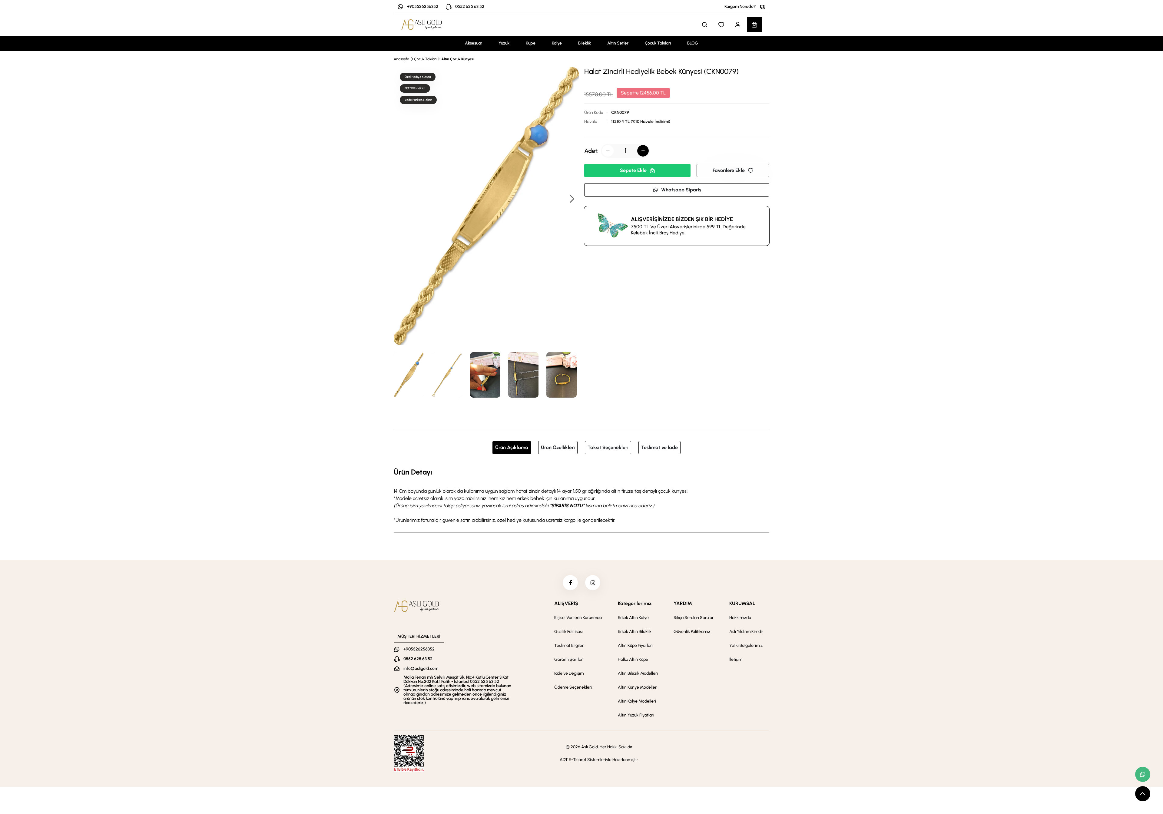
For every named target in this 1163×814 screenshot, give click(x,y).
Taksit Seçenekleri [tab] (608, 447)
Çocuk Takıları (658, 43)
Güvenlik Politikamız (692, 631)
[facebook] (570, 582)
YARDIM (683, 603)
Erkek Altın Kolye (633, 617)
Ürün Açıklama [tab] (511, 447)
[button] (571, 199)
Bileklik (584, 43)
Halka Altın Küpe (633, 659)
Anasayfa (401, 59)
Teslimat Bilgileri (569, 645)
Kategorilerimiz (634, 603)
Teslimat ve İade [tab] (659, 447)
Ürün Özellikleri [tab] (558, 447)
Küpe (530, 43)
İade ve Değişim (569, 673)
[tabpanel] (581, 495)
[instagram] (592, 582)
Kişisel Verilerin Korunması (578, 617)
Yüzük (504, 43)
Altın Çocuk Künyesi (457, 59)
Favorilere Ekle (729, 170)
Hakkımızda (740, 617)
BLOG (692, 43)
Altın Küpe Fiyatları (635, 645)
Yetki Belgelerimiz (746, 645)
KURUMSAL (742, 603)
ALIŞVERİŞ (566, 603)
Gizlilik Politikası (568, 631)
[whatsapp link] (1142, 774)
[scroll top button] (1142, 793)
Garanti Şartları (569, 659)
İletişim (735, 659)
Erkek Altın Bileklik (634, 631)
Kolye (557, 43)
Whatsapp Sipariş (681, 190)
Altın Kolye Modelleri (637, 701)
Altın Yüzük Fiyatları (636, 715)
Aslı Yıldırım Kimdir (746, 631)
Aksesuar (473, 43)
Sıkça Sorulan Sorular (694, 617)
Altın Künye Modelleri (638, 687)
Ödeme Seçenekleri (573, 687)
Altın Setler (617, 43)
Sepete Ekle (633, 170)
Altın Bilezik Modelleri (638, 673)
